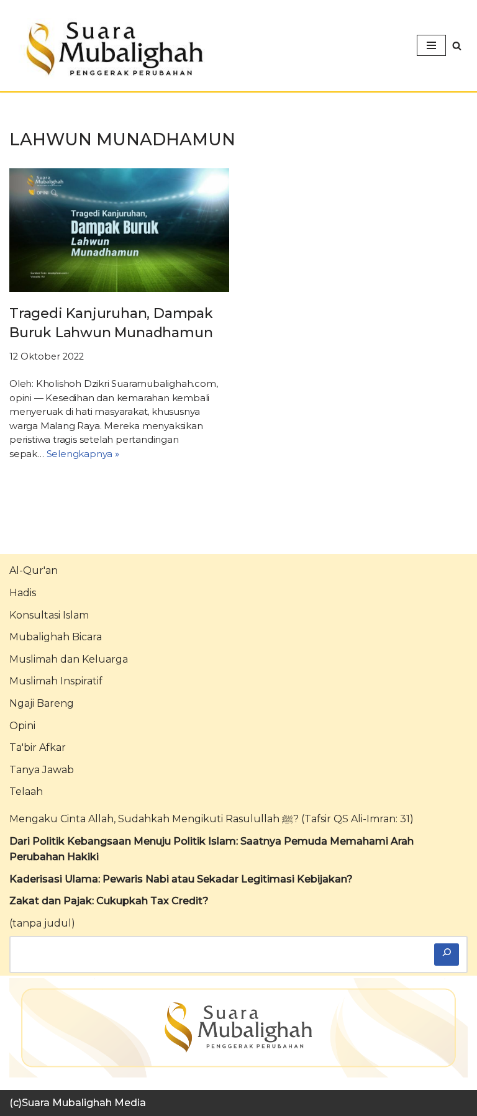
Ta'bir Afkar (37, 747)
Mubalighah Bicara (55, 637)
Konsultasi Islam (49, 615)
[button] (456, 45)
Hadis (22, 593)
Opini (22, 726)
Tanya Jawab (41, 770)
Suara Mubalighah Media (84, 1103)
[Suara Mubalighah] (112, 48)
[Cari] (446, 954)
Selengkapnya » (83, 454)
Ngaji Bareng (41, 703)
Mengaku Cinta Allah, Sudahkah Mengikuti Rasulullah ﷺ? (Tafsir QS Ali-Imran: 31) (211, 819)
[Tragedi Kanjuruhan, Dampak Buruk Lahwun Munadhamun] (119, 230)
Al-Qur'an (33, 570)
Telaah (26, 791)
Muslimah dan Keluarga (68, 659)
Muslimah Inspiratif (55, 681)
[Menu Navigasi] (431, 45)
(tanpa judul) (42, 923)
